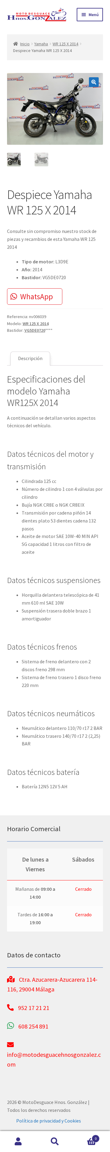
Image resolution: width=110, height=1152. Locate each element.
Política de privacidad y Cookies (48, 1121)
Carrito (85, 1136)
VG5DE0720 (34, 330)
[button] (94, 82)
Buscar (55, 1141)
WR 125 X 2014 (65, 44)
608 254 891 (33, 1026)
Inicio (25, 44)
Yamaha (41, 44)
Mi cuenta (18, 1141)
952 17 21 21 (33, 1007)
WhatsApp (36, 296)
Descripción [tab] (30, 358)
